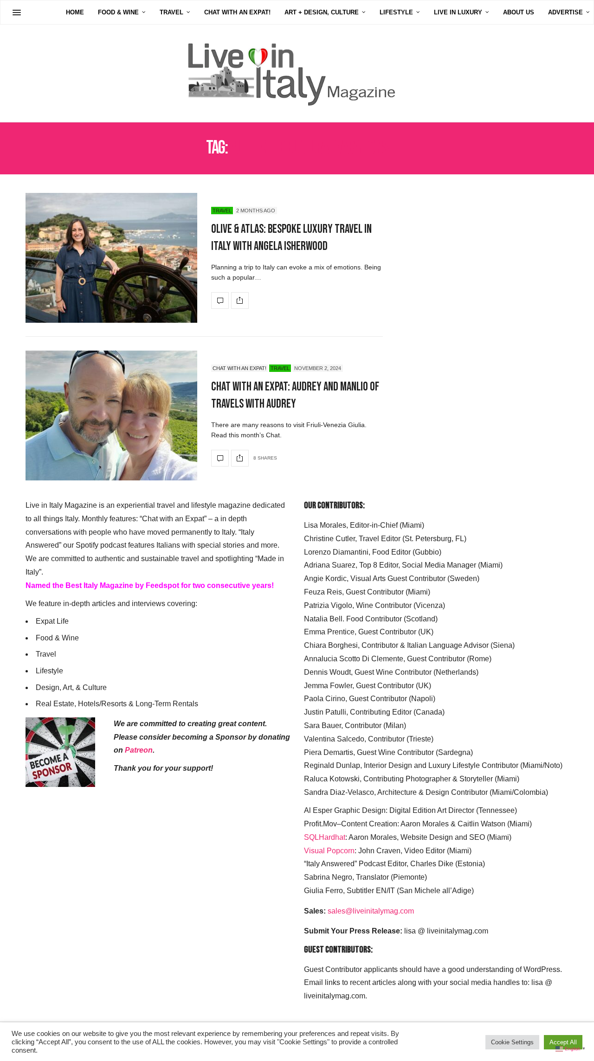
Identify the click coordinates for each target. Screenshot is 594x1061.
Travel (171, 12)
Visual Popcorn (329, 851)
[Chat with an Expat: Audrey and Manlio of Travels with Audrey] (111, 415)
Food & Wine (118, 12)
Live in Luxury (458, 12)
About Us (518, 12)
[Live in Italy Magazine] (297, 73)
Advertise (565, 12)
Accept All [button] (563, 1042)
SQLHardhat (324, 837)
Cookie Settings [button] (512, 1042)
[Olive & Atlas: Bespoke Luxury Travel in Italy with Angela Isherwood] (111, 258)
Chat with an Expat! (237, 12)
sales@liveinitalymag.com (371, 911)
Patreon (139, 750)
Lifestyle (396, 12)
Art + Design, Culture (321, 12)
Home (75, 12)
